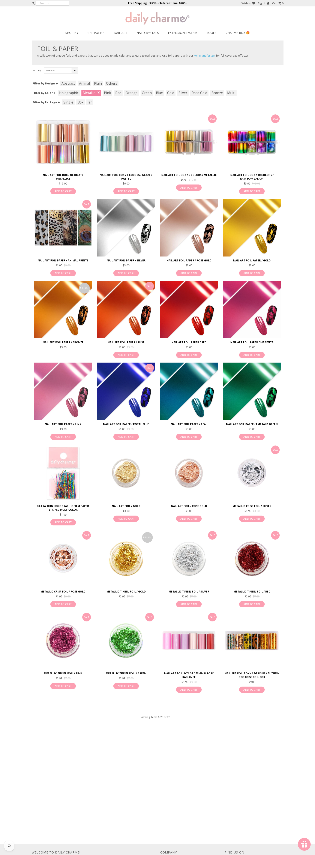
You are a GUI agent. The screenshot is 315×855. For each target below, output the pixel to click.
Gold (170, 92)
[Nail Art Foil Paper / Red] (189, 309)
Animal (84, 83)
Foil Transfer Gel (204, 55)
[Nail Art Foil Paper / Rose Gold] (189, 227)
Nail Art (120, 33)
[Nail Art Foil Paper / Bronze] (63, 309)
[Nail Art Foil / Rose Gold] (189, 473)
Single (68, 102)
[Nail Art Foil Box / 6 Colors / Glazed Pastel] (126, 142)
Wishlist (247, 3)
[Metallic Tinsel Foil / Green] (126, 640)
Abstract (68, 83)
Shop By (71, 33)
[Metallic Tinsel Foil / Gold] (126, 559)
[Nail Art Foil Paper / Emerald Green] (252, 391)
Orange (132, 92)
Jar (90, 102)
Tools (211, 33)
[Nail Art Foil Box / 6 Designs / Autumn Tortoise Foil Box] (252, 640)
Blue (159, 92)
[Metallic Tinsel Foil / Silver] (189, 559)
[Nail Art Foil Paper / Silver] (126, 227)
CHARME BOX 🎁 (238, 33)
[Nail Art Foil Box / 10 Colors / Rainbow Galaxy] (252, 142)
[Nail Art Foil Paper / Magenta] (252, 309)
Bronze (217, 92)
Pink (107, 92)
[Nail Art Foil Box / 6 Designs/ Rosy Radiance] (189, 640)
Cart (278, 3)
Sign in (262, 3)
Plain (98, 83)
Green (147, 92)
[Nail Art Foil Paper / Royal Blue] (126, 391)
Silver (182, 92)
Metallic (89, 92)
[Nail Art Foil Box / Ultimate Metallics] (63, 142)
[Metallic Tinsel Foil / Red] (252, 559)
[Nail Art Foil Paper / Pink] (63, 391)
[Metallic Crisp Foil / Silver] (252, 473)
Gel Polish (96, 33)
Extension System (182, 33)
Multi (231, 92)
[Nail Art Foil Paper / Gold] (252, 227)
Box (80, 102)
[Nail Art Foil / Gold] (126, 473)
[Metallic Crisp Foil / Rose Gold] (63, 559)
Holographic (68, 92)
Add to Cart (63, 191)
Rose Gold (199, 92)
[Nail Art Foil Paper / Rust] (126, 309)
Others (111, 83)
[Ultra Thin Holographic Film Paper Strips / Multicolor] (63, 473)
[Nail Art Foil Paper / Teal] (189, 391)
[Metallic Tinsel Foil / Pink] (63, 640)
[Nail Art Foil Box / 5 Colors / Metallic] (189, 142)
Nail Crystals (147, 33)
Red (118, 92)
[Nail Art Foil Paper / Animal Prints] (63, 227)
